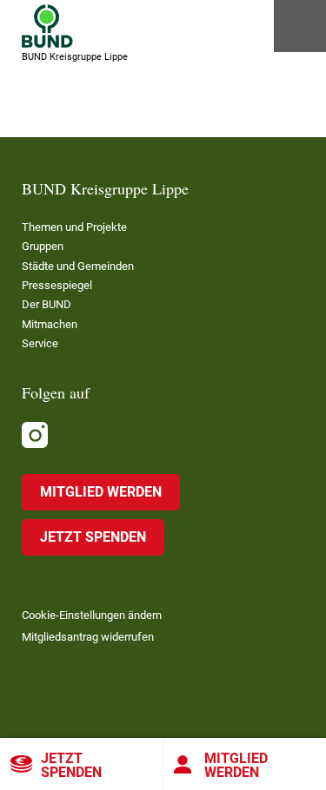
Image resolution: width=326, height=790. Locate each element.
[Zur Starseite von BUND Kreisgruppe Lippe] (47, 26)
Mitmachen (49, 324)
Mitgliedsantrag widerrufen (88, 636)
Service (40, 343)
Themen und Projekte (74, 227)
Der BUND (46, 304)
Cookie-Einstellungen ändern (92, 615)
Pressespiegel (57, 285)
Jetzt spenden (71, 765)
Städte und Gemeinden (78, 266)
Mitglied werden (101, 492)
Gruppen (42, 246)
